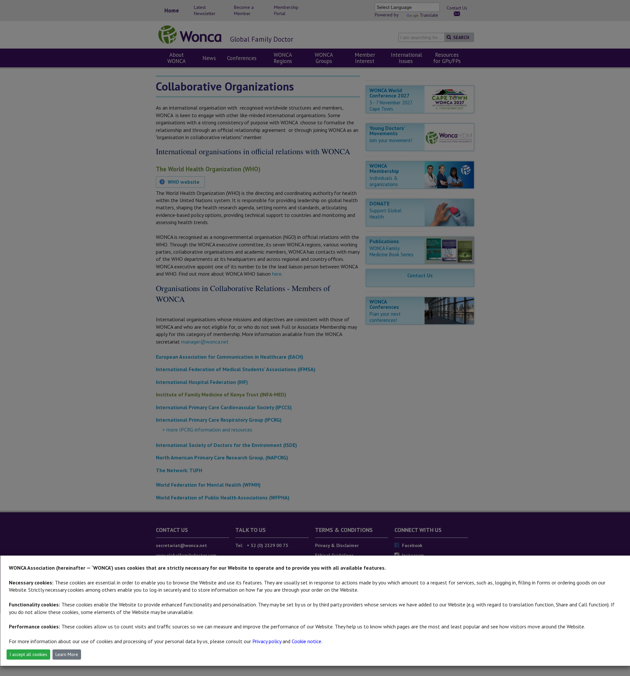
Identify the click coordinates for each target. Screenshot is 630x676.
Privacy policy (266, 641)
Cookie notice (306, 641)
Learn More (66, 654)
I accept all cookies (28, 654)
